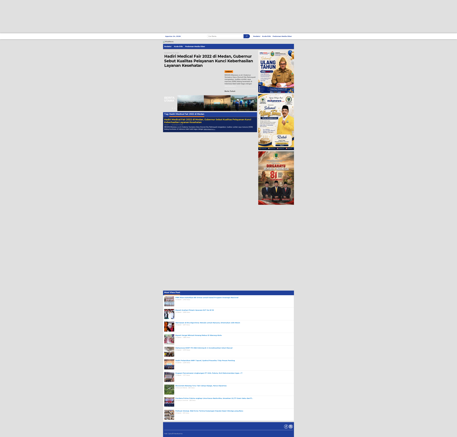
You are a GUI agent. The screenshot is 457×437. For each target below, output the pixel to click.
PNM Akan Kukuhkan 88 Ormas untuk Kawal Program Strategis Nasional (206, 297)
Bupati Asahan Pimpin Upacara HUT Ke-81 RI (194, 310)
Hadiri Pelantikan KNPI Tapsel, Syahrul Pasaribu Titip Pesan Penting (205, 360)
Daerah (229, 71)
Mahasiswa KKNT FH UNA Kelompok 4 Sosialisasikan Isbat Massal (203, 348)
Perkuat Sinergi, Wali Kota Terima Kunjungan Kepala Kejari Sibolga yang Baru (209, 411)
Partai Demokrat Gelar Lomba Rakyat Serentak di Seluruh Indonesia (243, 106)
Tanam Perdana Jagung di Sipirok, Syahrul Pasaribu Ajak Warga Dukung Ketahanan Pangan (190, 105)
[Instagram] (290, 427)
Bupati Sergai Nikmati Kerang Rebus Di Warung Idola (198, 335)
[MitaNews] (168, 41)
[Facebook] (285, 427)
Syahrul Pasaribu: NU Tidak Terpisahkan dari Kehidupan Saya (216, 106)
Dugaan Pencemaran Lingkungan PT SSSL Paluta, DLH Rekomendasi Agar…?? (208, 373)
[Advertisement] (71, 16)
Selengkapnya (229, 86)
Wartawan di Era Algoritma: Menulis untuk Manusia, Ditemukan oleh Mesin (207, 323)
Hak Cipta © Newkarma (173, 434)
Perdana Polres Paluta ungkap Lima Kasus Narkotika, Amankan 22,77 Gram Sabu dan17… (214, 398)
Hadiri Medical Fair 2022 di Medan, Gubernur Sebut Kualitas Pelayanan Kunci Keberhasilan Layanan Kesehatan (208, 61)
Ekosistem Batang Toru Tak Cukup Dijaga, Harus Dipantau (201, 386)
